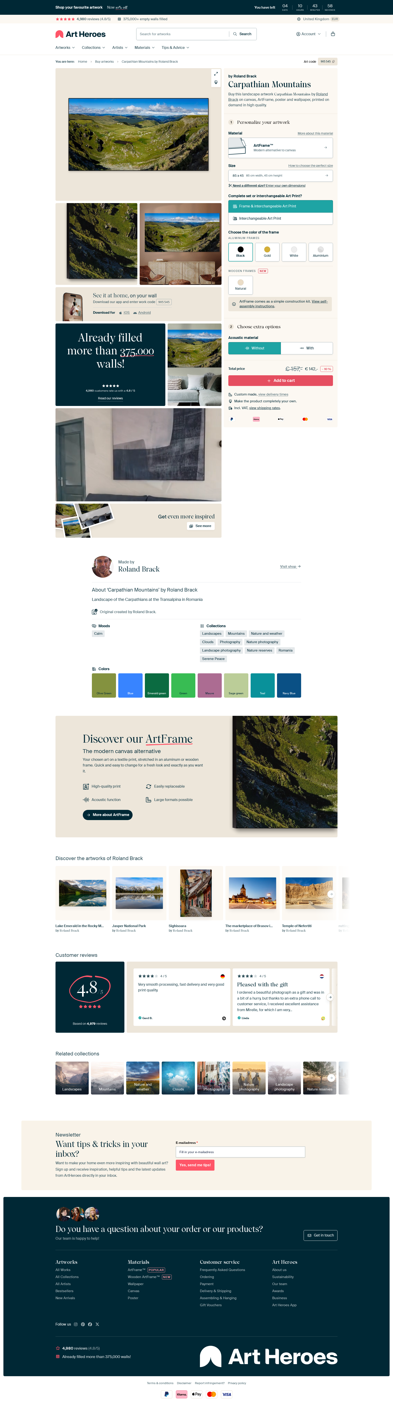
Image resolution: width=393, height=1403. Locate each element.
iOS (127, 312)
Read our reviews (110, 398)
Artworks (62, 47)
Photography (230, 642)
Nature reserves (259, 650)
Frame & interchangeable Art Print (267, 206)
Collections (91, 47)
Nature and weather (266, 633)
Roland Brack (245, 76)
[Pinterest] (83, 1324)
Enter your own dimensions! (269, 186)
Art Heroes (284, 1262)
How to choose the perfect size (310, 166)
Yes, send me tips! (195, 1165)
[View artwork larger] (216, 74)
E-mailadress (187, 1142)
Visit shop (288, 566)
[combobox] (182, 34)
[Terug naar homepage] (80, 34)
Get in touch (324, 1235)
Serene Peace (213, 659)
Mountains (236, 633)
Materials (142, 47)
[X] (97, 1324)
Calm (98, 633)
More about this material (315, 133)
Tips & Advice (173, 47)
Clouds (208, 642)
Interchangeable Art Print (260, 218)
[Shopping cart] (333, 34)
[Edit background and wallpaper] (216, 82)
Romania (285, 650)
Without (258, 348)
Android (144, 312)
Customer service (219, 1262)
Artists (117, 47)
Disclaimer (184, 1383)
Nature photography (262, 642)
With (310, 348)
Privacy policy (237, 1383)
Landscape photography (221, 650)
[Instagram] (75, 1324)
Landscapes (212, 633)
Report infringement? (209, 1383)
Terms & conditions (160, 1383)
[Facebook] (90, 1324)
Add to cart (284, 380)
